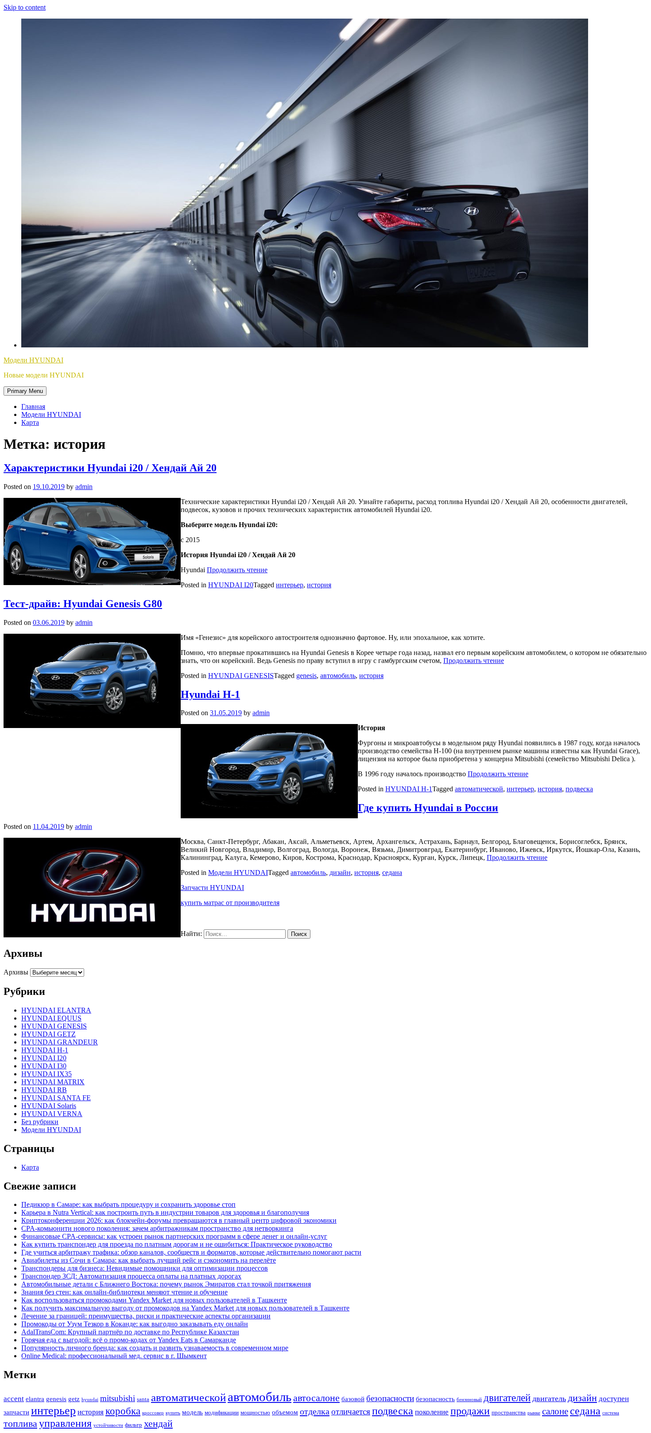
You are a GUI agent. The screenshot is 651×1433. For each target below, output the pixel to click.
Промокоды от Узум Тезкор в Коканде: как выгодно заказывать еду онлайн (134, 1324)
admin (84, 486)
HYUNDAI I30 (43, 1066)
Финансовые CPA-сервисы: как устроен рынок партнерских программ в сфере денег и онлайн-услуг (174, 1236)
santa (143, 1399)
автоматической (479, 789)
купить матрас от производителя (230, 902)
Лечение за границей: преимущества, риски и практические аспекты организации (146, 1316)
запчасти (16, 1412)
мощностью (255, 1412)
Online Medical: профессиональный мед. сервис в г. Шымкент (114, 1356)
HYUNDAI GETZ (48, 1034)
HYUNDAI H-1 (408, 789)
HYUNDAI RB (44, 1090)
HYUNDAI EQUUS (51, 1018)
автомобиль (338, 675)
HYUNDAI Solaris (48, 1105)
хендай (158, 1423)
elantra (35, 1398)
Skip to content (25, 7)
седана (392, 872)
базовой (352, 1398)
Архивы (16, 972)
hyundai (89, 1399)
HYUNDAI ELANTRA (56, 1010)
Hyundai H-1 (210, 694)
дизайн (340, 872)
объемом (285, 1412)
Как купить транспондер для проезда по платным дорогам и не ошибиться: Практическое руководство (176, 1244)
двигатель (549, 1398)
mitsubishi (117, 1398)
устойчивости (108, 1425)
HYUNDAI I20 (230, 585)
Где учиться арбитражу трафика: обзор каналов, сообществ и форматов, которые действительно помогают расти (191, 1252)
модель (192, 1412)
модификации (222, 1412)
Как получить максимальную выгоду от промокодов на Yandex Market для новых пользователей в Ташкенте (185, 1308)
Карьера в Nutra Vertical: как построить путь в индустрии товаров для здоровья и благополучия (165, 1212)
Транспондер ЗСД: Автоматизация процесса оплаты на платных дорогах (131, 1276)
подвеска (579, 789)
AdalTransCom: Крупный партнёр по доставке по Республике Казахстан (130, 1332)
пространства (509, 1412)
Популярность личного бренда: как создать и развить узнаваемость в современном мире (154, 1348)
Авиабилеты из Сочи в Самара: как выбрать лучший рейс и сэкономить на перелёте (148, 1260)
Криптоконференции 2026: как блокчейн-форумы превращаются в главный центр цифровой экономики (179, 1220)
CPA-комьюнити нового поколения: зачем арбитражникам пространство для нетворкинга (157, 1228)
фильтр (133, 1424)
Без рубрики (39, 1121)
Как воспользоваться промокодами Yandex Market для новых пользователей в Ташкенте (154, 1300)
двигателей (507, 1397)
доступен (614, 1398)
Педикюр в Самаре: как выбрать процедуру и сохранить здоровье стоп (128, 1204)
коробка (122, 1411)
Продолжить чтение (237, 570)
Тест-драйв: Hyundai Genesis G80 (83, 603)
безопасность (435, 1398)
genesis (306, 675)
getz (74, 1398)
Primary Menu (25, 391)
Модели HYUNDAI (33, 360)
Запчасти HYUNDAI (212, 887)
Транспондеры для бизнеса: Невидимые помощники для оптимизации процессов (144, 1268)
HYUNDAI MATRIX (53, 1082)
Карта (30, 422)
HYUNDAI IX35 (46, 1074)
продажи (470, 1411)
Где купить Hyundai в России (428, 807)
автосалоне (316, 1397)
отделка (314, 1411)
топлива (20, 1423)
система (610, 1412)
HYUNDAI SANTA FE (56, 1098)
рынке (533, 1412)
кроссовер (153, 1412)
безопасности (390, 1398)
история (319, 585)
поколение (432, 1412)
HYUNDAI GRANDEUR (59, 1042)
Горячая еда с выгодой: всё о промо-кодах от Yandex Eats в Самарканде (128, 1340)
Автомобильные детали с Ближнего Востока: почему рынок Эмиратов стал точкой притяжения (166, 1284)
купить (173, 1412)
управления (65, 1423)
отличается (350, 1411)
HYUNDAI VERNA (51, 1113)
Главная (33, 406)
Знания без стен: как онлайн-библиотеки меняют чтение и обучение (124, 1292)
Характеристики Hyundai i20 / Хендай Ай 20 (110, 468)
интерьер (289, 585)
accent (14, 1398)
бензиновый (469, 1399)
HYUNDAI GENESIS (241, 675)
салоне (555, 1411)
